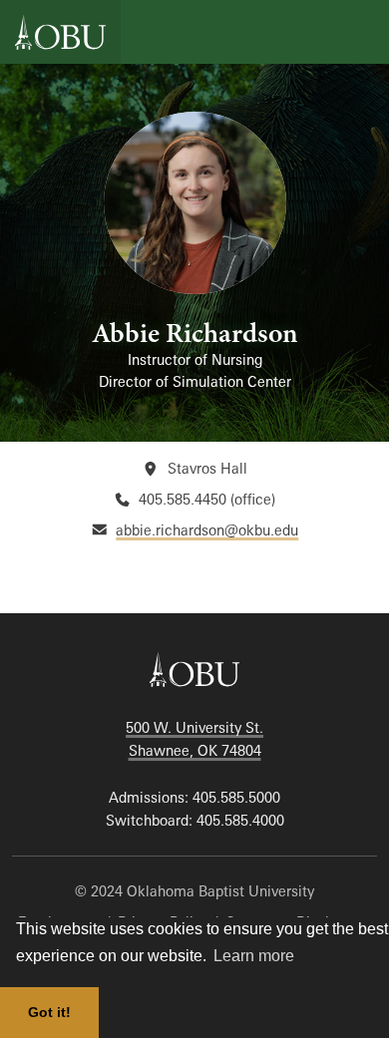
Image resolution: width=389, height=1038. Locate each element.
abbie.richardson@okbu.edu (207, 529)
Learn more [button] (253, 955)
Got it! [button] (49, 1012)
